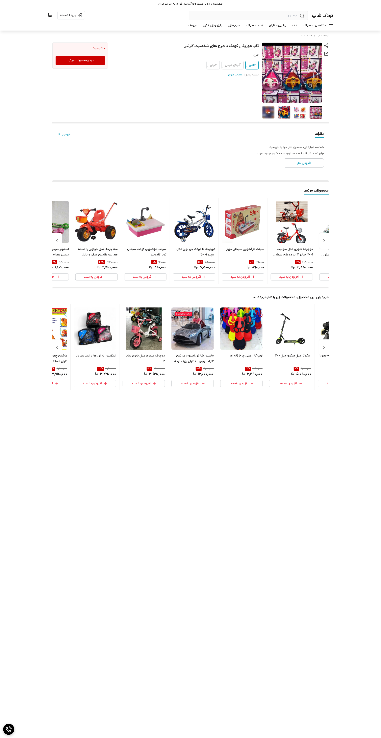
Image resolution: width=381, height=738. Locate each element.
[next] (57, 241)
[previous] (324, 241)
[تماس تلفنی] (8, 729)
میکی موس (232, 65)
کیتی (213, 65)
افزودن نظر (64, 135)
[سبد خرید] (50, 15)
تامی (252, 65)
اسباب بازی (306, 35)
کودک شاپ (322, 15)
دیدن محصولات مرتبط (80, 60)
